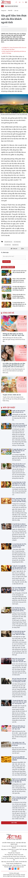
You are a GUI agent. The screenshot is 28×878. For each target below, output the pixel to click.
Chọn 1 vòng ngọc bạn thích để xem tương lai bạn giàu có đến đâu (19, 798)
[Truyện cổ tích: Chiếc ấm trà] (14, 384)
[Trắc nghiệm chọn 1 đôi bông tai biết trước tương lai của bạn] (6, 745)
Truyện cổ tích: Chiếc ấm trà (12, 395)
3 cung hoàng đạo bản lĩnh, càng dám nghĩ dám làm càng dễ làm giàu (19, 545)
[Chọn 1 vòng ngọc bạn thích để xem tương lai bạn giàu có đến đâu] (6, 799)
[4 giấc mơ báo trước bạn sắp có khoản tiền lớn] (6, 413)
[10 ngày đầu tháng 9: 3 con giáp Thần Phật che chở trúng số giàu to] (6, 452)
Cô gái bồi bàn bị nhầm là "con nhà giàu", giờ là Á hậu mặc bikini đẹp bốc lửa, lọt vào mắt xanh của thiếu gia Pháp (19, 526)
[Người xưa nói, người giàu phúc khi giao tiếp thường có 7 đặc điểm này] (6, 781)
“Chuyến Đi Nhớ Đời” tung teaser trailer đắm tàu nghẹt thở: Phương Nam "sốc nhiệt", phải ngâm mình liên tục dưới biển (19, 703)
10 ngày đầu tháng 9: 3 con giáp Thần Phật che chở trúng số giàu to (19, 451)
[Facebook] (10, 869)
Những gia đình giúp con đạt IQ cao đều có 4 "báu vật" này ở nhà (13, 334)
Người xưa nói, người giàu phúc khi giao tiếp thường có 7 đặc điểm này (19, 780)
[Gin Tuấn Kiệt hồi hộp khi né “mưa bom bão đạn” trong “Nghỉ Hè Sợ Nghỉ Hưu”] (6, 634)
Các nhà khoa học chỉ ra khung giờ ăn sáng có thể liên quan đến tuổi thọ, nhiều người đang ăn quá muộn (18, 610)
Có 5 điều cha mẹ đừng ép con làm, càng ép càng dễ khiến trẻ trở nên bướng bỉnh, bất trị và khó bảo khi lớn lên (14, 365)
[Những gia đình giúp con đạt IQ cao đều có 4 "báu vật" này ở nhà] (14, 323)
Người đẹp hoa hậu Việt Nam (10, 6)
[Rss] (18, 869)
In (23, 248)
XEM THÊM (14, 822)
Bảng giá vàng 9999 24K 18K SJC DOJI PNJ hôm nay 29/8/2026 (19, 758)
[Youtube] (13, 869)
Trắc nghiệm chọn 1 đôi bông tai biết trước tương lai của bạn (19, 744)
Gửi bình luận (6, 261)
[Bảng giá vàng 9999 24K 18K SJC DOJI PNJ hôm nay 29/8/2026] (6, 759)
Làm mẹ (3, 359)
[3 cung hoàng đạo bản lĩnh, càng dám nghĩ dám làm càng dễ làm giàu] (6, 546)
